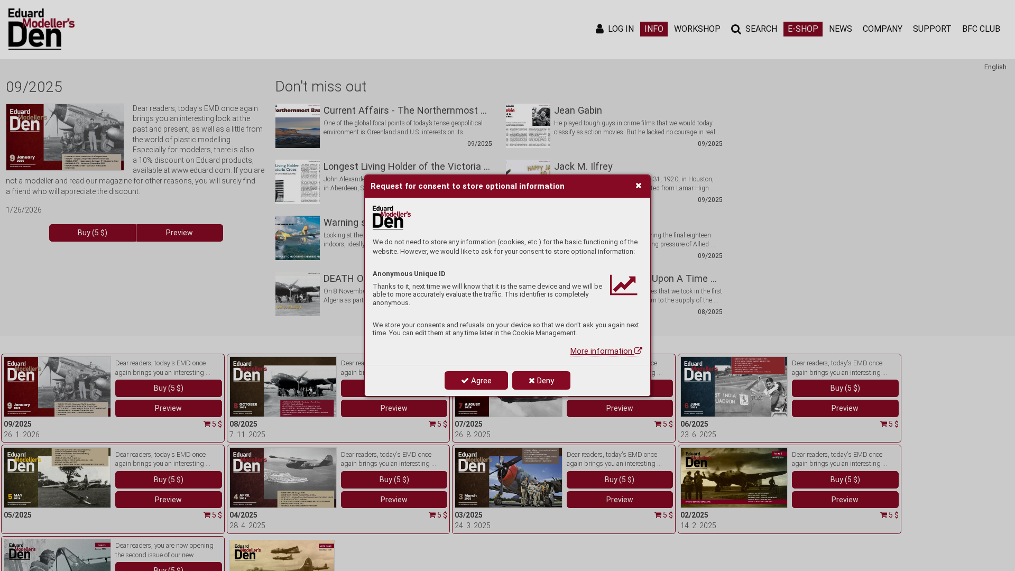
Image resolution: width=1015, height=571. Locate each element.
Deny (544, 380)
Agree (480, 380)
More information (602, 351)
